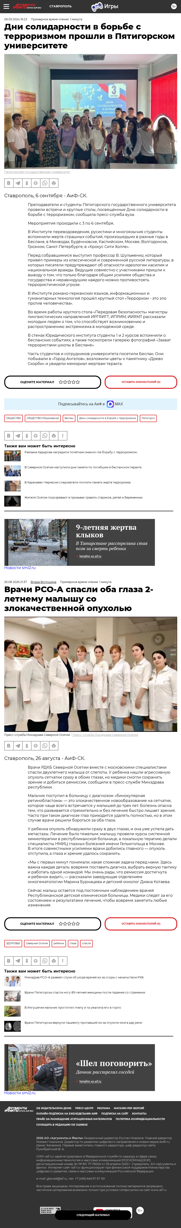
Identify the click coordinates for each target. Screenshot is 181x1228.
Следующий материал (93, 1215)
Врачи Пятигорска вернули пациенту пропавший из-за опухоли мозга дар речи (83, 1022)
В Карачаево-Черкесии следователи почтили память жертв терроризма (78, 482)
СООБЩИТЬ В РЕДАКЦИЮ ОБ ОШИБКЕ (62, 1124)
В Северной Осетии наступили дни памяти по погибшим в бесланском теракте (83, 467)
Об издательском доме (53, 1108)
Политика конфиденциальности (140, 1119)
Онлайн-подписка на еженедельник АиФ (67, 1113)
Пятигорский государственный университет (37, 172)
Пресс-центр (84, 1108)
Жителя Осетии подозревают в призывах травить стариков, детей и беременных (84, 497)
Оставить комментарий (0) (141, 382)
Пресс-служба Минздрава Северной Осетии (105, 735)
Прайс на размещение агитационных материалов (74, 1119)
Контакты (139, 1113)
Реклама (103, 1108)
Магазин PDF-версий (129, 1108)
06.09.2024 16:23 (15, 19)
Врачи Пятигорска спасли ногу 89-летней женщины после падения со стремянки (85, 992)
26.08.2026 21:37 (15, 582)
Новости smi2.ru (20, 568)
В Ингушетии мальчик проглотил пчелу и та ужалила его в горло (73, 1007)
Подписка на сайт (114, 1113)
